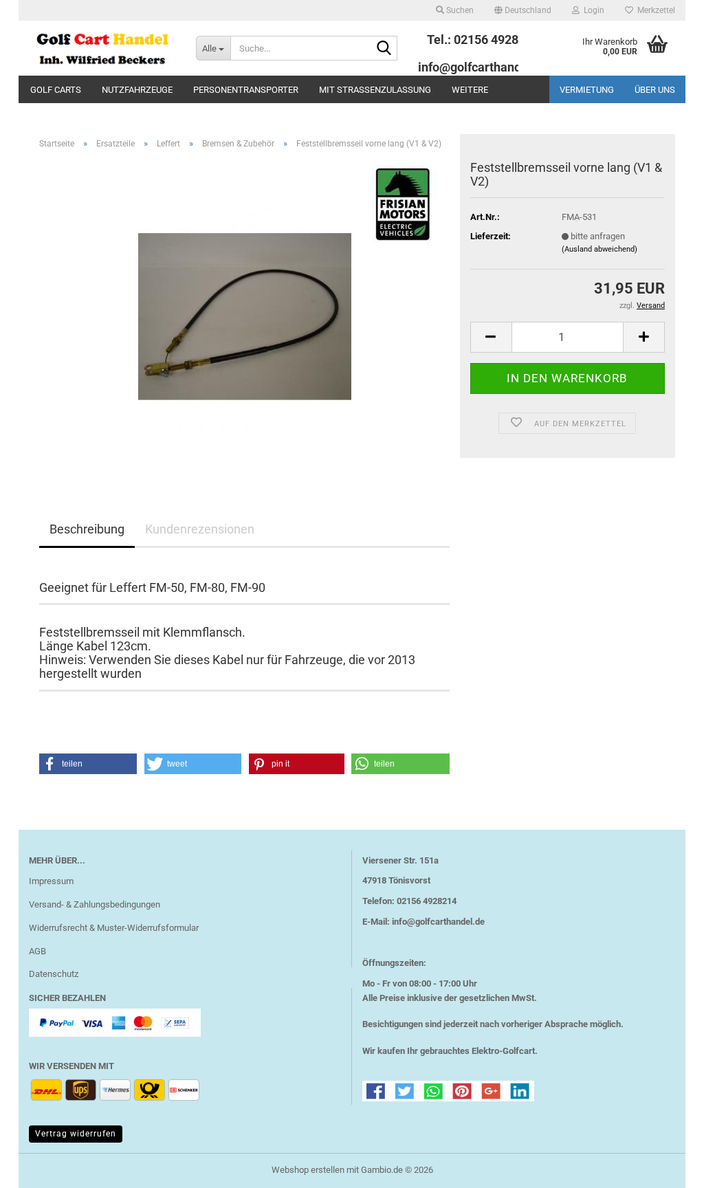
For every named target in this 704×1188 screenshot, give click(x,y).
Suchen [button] (459, 10)
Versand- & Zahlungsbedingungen (94, 904)
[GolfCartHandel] (102, 48)
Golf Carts (55, 90)
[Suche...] (384, 48)
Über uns (655, 90)
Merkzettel (654, 10)
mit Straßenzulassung (375, 90)
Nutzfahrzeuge (137, 90)
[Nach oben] (666, 1167)
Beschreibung (87, 529)
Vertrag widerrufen (75, 1133)
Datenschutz (53, 974)
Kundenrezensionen (199, 529)
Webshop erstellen (308, 1170)
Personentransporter (245, 90)
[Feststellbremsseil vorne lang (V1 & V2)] (244, 314)
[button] (523, 10)
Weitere (470, 90)
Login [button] (592, 10)
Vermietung (587, 90)
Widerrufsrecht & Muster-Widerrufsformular (114, 928)
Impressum (51, 881)
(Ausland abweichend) (599, 249)
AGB (37, 951)
